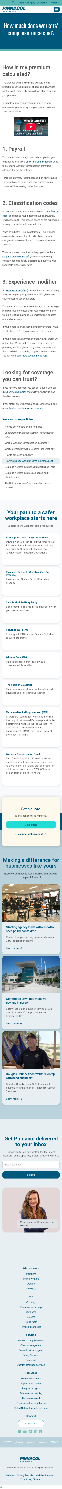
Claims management (30, 1345)
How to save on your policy (19, 455)
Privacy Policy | (24, 1475)
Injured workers (31, 1278)
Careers (31, 1317)
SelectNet (31, 1360)
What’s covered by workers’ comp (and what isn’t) (30, 449)
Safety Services (31, 1355)
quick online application (14, 392)
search (13, 2)
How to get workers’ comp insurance (23, 426)
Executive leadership (31, 1307)
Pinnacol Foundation (31, 1326)
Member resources (31, 1378)
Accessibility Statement (43, 1475)
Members (31, 1274)
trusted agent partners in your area (26, 408)
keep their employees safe (16, 256)
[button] (54, 3)
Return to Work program (31, 1350)
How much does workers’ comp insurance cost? (29, 461)
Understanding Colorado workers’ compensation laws (29, 434)
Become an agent (31, 1398)
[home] (14, 9)
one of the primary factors (39, 161)
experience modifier (16, 290)
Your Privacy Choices (30, 1479)
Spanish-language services (31, 1365)
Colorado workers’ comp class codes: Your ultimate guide (26, 475)
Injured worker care (31, 1383)
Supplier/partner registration (31, 1403)
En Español (42, 2)
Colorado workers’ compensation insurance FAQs (30, 466)
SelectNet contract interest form (30, 1408)
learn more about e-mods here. (32, 355)
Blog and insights (31, 1388)
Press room (31, 1321)
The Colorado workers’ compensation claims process (27, 485)
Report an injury (27, 2)
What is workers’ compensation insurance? (27, 443)
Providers (31, 1288)
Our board (31, 1312)
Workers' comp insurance (31, 1340)
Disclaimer (10, 1475)
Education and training (31, 1393)
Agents (31, 1283)
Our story (31, 1302)
